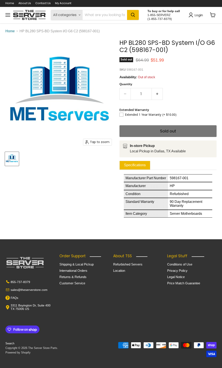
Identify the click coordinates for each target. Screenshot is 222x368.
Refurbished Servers (127, 264)
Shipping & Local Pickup (76, 264)
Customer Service (72, 283)
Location (119, 270)
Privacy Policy (177, 270)
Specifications (135, 165)
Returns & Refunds (73, 277)
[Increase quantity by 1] (157, 94)
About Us (24, 3)
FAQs (14, 298)
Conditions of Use (179, 264)
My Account (63, 3)
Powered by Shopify (18, 352)
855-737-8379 (20, 282)
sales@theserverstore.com (29, 289)
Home (9, 3)
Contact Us (43, 3)
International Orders (73, 270)
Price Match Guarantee (183, 283)
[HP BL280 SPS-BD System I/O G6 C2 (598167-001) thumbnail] (12, 159)
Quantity (125, 84)
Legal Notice (176, 277)
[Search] (133, 15)
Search (9, 343)
